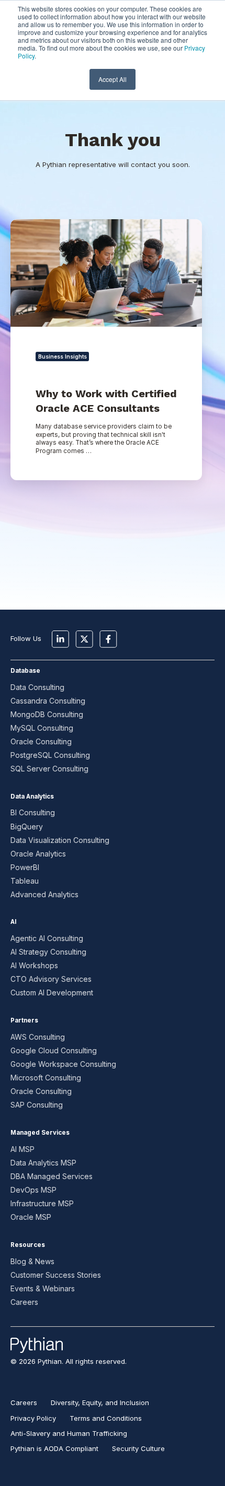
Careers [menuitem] (23, 1402)
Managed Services (40, 1132)
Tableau (24, 880)
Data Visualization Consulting (59, 840)
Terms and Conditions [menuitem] (106, 1418)
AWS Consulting (37, 1036)
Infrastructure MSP (42, 1203)
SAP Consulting (36, 1104)
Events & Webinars (42, 1288)
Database (25, 670)
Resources (27, 1245)
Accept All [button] (112, 79)
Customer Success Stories (55, 1274)
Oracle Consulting (41, 741)
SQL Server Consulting (49, 768)
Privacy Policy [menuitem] (33, 1418)
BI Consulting (32, 812)
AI (13, 921)
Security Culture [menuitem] (138, 1448)
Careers (24, 1302)
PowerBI (24, 867)
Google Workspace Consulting (63, 1064)
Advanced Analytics (44, 894)
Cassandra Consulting (47, 700)
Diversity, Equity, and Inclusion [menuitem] (100, 1402)
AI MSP (22, 1149)
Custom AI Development (51, 992)
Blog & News (32, 1261)
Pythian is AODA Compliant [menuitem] (54, 1448)
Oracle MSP (30, 1216)
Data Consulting (37, 687)
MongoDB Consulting (46, 714)
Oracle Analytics (38, 853)
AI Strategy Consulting (48, 951)
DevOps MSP (33, 1189)
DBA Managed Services (51, 1176)
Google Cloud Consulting (53, 1050)
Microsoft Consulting (45, 1077)
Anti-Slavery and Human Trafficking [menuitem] (68, 1433)
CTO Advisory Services (51, 978)
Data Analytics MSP (43, 1162)
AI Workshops (34, 965)
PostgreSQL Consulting (50, 755)
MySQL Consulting (41, 727)
